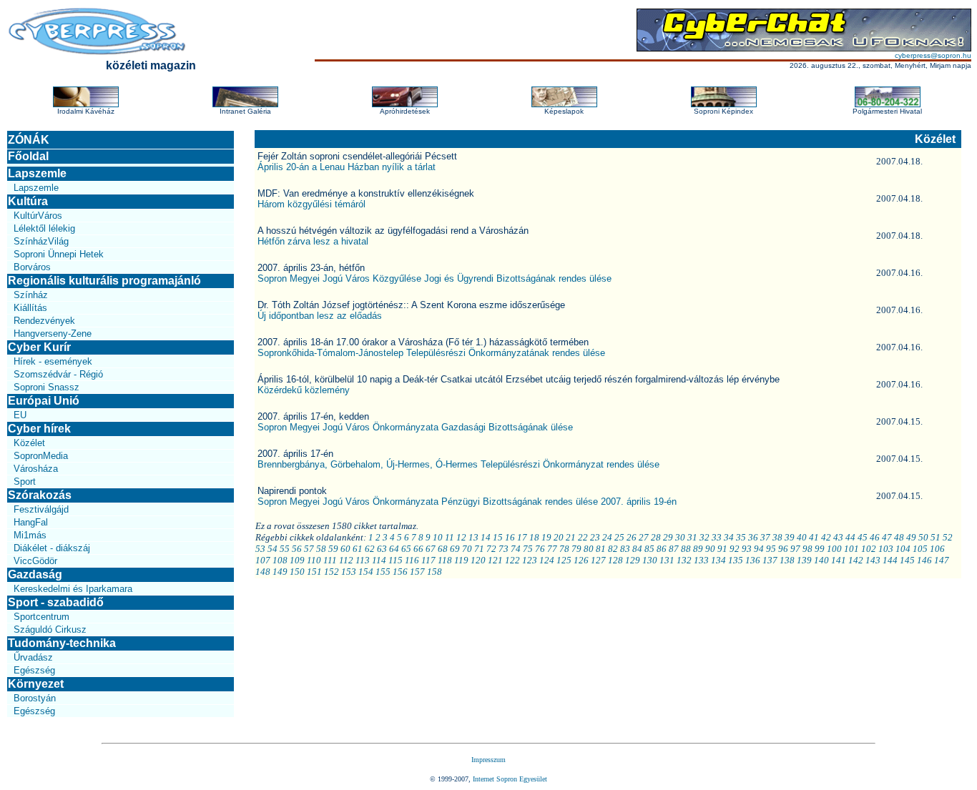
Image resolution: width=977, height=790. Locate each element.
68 (443, 548)
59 (333, 548)
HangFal (31, 522)
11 (449, 537)
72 (491, 548)
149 (280, 571)
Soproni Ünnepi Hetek (59, 254)
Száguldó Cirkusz (50, 629)
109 (297, 560)
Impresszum (488, 760)
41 (814, 537)
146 (924, 560)
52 (948, 537)
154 (365, 571)
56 (297, 548)
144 (890, 560)
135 (735, 560)
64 (394, 548)
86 (662, 548)
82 (613, 548)
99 (820, 548)
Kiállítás (30, 307)
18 (534, 537)
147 (941, 560)
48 (899, 537)
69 (455, 548)
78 (564, 548)
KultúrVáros (38, 215)
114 (379, 560)
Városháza (36, 468)
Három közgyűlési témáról (311, 204)
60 (345, 548)
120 (478, 560)
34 (729, 537)
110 (314, 560)
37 (765, 537)
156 (400, 571)
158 (434, 571)
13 (473, 537)
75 (528, 548)
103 (885, 548)
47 (887, 537)
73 (504, 548)
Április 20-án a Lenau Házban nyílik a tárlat (346, 167)
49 (911, 537)
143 (872, 560)
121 (495, 560)
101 (851, 548)
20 (559, 537)
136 (752, 560)
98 (807, 548)
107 (262, 560)
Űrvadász (33, 657)
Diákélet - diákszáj (52, 548)
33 (717, 537)
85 (649, 548)
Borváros (32, 267)
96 (783, 548)
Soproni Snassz (46, 387)
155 (383, 571)
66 (418, 548)
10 (438, 537)
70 (467, 548)
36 (753, 537)
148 (262, 571)
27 (644, 537)
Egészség (34, 670)
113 (362, 560)
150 (297, 571)
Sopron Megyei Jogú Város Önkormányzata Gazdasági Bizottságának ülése (415, 427)
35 (741, 537)
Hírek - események (53, 361)
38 (777, 537)
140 (821, 560)
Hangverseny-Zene (53, 333)
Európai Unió (43, 401)
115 (395, 560)
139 (804, 560)
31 (692, 537)
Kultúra (28, 201)
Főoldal (28, 156)
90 (710, 548)
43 (838, 537)
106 (937, 548)
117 (428, 560)
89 (698, 548)
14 (486, 537)
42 (826, 537)
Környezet (36, 684)
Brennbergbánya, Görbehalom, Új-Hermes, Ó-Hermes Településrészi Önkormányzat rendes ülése (458, 464)
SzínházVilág (41, 241)
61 (358, 548)
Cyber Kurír (39, 347)
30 (680, 537)
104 (902, 548)
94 (759, 548)
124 (546, 560)
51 (936, 537)
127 (598, 560)
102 (868, 548)
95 (771, 548)
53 (260, 548)
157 (417, 571)
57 (309, 548)
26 (632, 537)
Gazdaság (35, 574)
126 (581, 560)
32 (704, 537)
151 (314, 571)
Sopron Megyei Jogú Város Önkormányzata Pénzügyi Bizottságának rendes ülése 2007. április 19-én (467, 501)
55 (285, 548)
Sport (25, 481)
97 (795, 548)
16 (510, 537)
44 (850, 537)
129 (632, 560)
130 (649, 560)
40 (802, 537)
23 (595, 537)
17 (522, 537)
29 (668, 537)
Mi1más (30, 535)
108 (280, 560)
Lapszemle (37, 173)
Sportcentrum (41, 616)
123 (529, 560)
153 (348, 571)
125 (563, 560)
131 (666, 560)
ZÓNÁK (28, 140)
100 (834, 548)
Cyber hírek (39, 429)
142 (855, 560)
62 (370, 548)
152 (331, 571)
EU (20, 415)
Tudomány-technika (62, 643)
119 (461, 560)
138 (787, 560)
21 (571, 537)
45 (863, 537)
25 (619, 537)
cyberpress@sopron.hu (933, 55)
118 (445, 560)
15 (498, 537)
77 (552, 548)
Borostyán (35, 698)
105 (920, 548)
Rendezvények (44, 320)
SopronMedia (41, 455)
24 (607, 537)
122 (512, 560)
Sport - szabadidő (56, 602)
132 (684, 560)
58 (321, 548)
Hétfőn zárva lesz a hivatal (312, 241)
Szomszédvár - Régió (58, 374)
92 (735, 548)
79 (576, 548)
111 (330, 560)
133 (701, 560)
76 (540, 548)
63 (382, 548)
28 (656, 537)
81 (601, 548)
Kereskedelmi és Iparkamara (73, 588)
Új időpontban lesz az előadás (319, 315)
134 (718, 560)
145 (907, 560)
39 (790, 537)
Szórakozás (40, 495)
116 (412, 560)
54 (272, 548)
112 (346, 560)
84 (637, 548)
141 (838, 560)
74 (516, 548)
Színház (31, 295)
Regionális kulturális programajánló (104, 281)
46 (875, 537)
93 (747, 548)
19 (546, 537)
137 (769, 560)
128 (615, 560)
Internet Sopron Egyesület (510, 779)
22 (583, 537)
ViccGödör (35, 561)
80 (589, 548)
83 (625, 548)
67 (431, 548)
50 (923, 537)
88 (686, 548)
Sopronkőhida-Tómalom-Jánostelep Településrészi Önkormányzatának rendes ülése (431, 352)
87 (674, 548)
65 (406, 548)
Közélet (29, 443)
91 (722, 548)
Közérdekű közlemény (303, 390)
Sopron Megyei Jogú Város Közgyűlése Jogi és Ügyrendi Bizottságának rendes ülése (434, 278)
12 (461, 537)
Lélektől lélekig (44, 228)
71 (479, 548)
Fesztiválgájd (41, 509)
